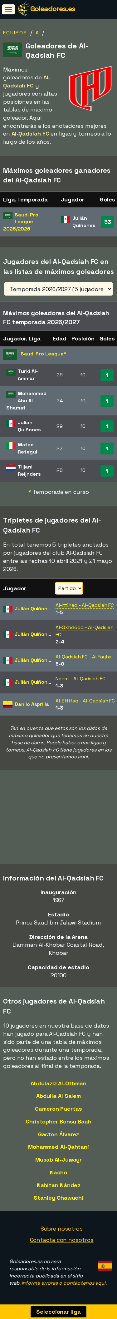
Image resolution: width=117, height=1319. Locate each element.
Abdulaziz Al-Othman (58, 1083)
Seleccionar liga (58, 1311)
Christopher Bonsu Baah (58, 1121)
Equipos (15, 32)
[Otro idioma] (104, 1264)
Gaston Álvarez (58, 1134)
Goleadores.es (52, 8)
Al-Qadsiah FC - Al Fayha (84, 656)
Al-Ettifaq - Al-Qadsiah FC (85, 700)
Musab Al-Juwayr (58, 1159)
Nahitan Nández (58, 1185)
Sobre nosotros (62, 1228)
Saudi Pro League (20, 221)
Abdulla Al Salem (58, 1095)
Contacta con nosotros (62, 1239)
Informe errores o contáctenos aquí (64, 1283)
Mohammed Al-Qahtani (58, 1146)
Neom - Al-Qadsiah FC (80, 678)
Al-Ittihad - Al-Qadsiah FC (85, 605)
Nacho (58, 1172)
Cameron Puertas (58, 1108)
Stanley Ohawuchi (58, 1197)
